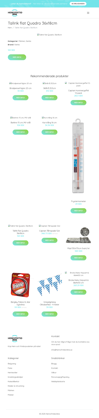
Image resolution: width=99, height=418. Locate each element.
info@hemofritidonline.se (61, 350)
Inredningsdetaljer (15, 377)
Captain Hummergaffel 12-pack (78, 91)
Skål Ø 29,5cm (49, 88)
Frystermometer (78, 201)
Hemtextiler (13, 372)
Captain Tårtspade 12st (49, 231)
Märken (22, 41)
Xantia (28, 41)
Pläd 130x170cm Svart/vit (78, 248)
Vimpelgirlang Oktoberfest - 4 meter (49, 303)
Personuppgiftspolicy (60, 377)
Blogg (54, 363)
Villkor (54, 372)
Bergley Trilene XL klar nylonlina (20, 303)
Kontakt (54, 368)
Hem (10, 27)
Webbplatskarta (58, 381)
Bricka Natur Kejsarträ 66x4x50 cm (78, 281)
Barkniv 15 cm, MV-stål (20, 122)
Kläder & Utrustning (16, 386)
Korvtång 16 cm (49, 122)
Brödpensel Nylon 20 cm (20, 88)
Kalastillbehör (13, 381)
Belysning (12, 363)
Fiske (10, 368)
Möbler (11, 395)
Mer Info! (17, 57)
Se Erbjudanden (78, 4)
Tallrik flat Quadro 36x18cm (20, 232)
